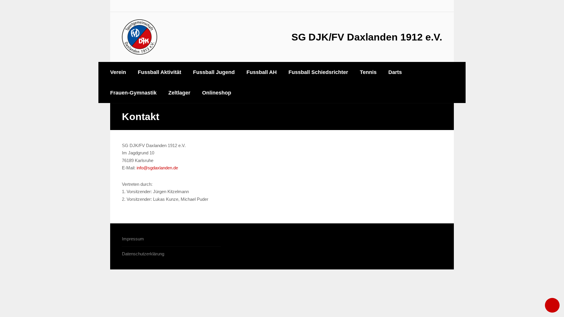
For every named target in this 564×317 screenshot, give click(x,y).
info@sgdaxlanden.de (157, 167)
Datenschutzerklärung (143, 253)
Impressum (133, 238)
